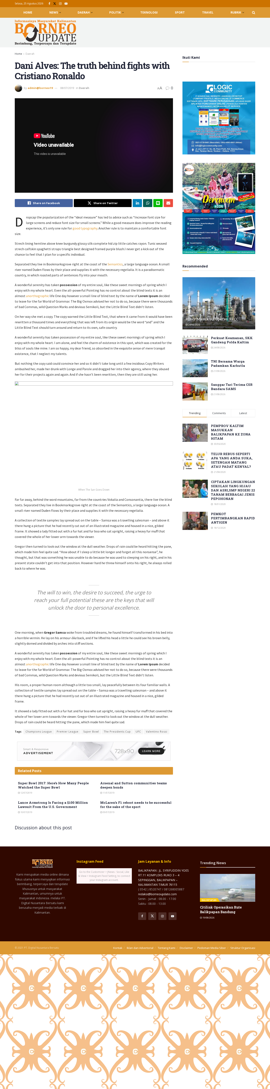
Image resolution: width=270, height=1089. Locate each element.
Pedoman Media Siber (211, 948)
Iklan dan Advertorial (140, 948)
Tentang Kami (166, 948)
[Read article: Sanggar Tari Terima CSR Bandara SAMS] (195, 391)
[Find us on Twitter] (54, 3)
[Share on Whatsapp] (147, 203)
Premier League (67, 731)
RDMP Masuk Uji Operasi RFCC (212, 319)
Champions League (39, 731)
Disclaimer (186, 948)
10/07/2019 (26, 812)
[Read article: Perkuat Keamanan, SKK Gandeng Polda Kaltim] (195, 345)
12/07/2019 (26, 792)
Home (27, 12)
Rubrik (236, 12)
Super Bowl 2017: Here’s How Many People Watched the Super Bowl (53, 785)
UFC (138, 731)
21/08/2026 (219, 371)
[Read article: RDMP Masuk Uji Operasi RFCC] (218, 303)
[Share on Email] (168, 203)
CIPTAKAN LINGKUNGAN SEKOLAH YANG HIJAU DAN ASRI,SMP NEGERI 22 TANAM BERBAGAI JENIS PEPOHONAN (233, 490)
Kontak (117, 948)
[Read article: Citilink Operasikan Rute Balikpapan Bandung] (227, 888)
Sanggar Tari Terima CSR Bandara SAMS (231, 386)
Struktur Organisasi (242, 948)
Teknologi (149, 12)
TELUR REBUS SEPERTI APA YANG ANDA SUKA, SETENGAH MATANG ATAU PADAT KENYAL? (231, 460)
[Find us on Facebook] (49, 3)
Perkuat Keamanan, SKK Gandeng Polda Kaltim (232, 340)
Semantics (115, 264)
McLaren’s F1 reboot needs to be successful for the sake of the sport (135, 804)
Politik (115, 12)
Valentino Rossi (156, 731)
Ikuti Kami (191, 57)
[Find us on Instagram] (60, 3)
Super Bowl (91, 731)
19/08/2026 (208, 917)
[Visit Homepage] (45, 32)
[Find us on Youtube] (66, 3)
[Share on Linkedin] (137, 203)
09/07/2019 (108, 812)
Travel (207, 12)
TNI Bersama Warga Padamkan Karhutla (228, 363)
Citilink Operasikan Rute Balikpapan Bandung (221, 909)
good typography (85, 228)
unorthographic (37, 296)
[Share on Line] (158, 203)
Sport (180, 12)
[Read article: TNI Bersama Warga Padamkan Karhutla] (195, 368)
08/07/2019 (67, 88)
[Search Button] (253, 12)
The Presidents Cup (117, 731)
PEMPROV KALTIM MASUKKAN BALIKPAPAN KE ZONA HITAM (231, 432)
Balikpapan (209, 900)
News (53, 12)
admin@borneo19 (40, 88)
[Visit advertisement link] (94, 751)
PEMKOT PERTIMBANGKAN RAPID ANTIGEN (233, 518)
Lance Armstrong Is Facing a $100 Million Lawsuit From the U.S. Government (53, 804)
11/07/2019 (108, 792)
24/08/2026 (194, 324)
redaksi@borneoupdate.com (157, 894)
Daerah (84, 12)
